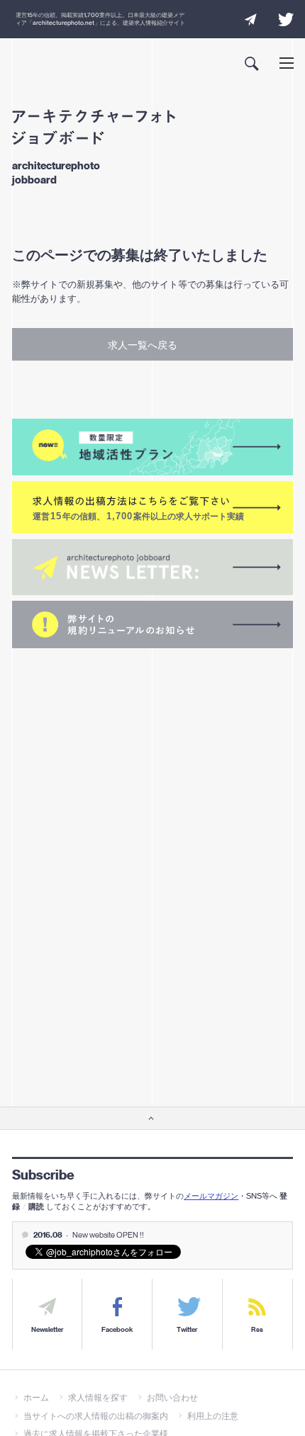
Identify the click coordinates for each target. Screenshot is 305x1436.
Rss (257, 1329)
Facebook (117, 1329)
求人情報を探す (98, 1397)
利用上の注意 (212, 1415)
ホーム (36, 1397)
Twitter (187, 1329)
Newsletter (47, 1329)
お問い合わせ (172, 1397)
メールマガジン (211, 1196)
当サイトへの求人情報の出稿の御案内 (95, 1415)
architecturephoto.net (63, 22)
